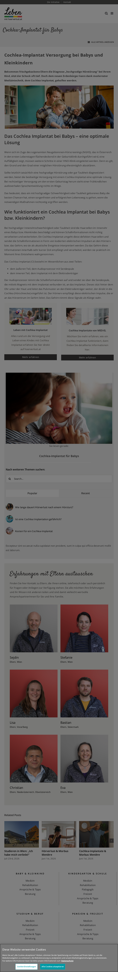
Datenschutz (67, 960)
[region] (59, 958)
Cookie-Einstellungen (26, 966)
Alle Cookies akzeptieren (53, 966)
